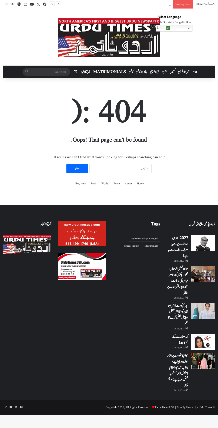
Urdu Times (205, 407)
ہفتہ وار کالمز (141, 72)
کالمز (131, 72)
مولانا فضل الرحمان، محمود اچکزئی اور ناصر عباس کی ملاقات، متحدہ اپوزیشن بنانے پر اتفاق (177, 281)
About (128, 184)
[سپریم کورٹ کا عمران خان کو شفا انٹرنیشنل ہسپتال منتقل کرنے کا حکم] (203, 311)
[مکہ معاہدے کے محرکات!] (203, 342)
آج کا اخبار (85, 72)
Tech (93, 184)
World (105, 184)
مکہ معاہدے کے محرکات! (180, 340)
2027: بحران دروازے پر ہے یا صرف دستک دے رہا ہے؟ (178, 247)
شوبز (164, 72)
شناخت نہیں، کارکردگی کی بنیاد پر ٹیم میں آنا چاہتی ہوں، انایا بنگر (151, 4)
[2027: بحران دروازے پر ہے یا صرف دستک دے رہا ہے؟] (203, 243)
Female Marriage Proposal (144, 238)
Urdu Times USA (165, 407)
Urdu (161, 28)
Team (116, 184)
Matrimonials (151, 246)
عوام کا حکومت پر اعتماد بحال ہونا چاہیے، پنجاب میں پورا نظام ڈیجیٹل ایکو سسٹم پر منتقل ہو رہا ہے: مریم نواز (177, 370)
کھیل (172, 72)
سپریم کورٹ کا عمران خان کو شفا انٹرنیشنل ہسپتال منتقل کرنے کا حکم (178, 315)
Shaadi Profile (131, 246)
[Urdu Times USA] (109, 37)
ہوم (195, 72)
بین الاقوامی (184, 72)
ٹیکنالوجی (154, 72)
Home (140, 184)
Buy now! (80, 184)
